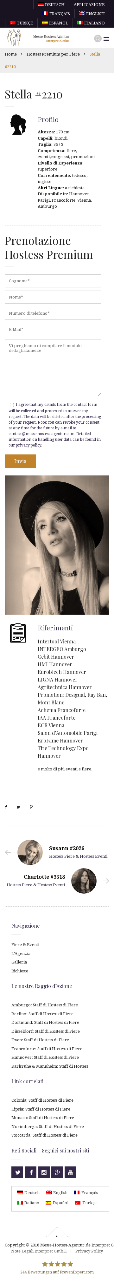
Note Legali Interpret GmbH (39, 1251)
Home (11, 54)
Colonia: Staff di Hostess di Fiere (42, 1100)
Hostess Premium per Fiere (53, 54)
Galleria (19, 962)
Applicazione (89, 4)
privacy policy (28, 445)
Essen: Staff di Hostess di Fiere (40, 1040)
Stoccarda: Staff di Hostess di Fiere (44, 1135)
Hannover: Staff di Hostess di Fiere (45, 1057)
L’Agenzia (20, 953)
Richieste (19, 971)
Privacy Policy (89, 1251)
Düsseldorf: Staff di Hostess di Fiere (45, 1031)
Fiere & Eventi (25, 944)
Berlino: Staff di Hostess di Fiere (42, 1013)
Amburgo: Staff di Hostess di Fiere (44, 1005)
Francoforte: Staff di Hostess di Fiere (46, 1048)
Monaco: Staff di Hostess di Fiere (42, 1117)
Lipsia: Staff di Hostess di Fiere (40, 1109)
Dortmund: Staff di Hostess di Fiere (45, 1022)
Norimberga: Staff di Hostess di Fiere (47, 1126)
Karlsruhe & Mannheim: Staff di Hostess (49, 1066)
